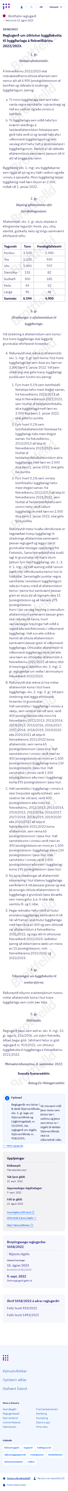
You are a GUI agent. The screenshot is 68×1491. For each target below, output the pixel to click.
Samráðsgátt (9, 1409)
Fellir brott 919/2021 (22, 1308)
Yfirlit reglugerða (14, 1145)
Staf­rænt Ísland (15, 1388)
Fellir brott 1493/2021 (23, 1315)
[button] (21, 7)
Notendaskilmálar (16, 1484)
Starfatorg (41, 1413)
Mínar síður (42, 1426)
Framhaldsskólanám (47, 1409)
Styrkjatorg (42, 1418)
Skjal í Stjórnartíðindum (18, 1225)
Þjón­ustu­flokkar (15, 1371)
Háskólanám (9, 1426)
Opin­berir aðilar (15, 1379)
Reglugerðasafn (11, 1413)
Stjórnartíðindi (10, 1418)
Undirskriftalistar (12, 1422)
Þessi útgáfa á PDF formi (19, 1212)
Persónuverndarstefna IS (51, 1478)
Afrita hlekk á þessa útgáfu (20, 1218)
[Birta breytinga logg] (34, 1291)
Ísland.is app (43, 1422)
